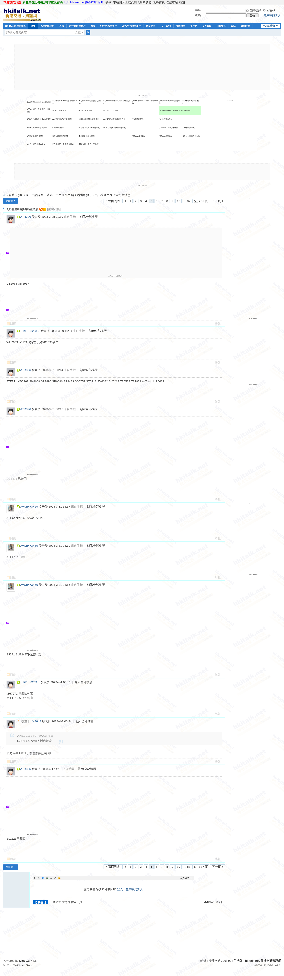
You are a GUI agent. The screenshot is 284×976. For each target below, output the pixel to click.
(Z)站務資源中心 (188, 127)
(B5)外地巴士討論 (189, 101)
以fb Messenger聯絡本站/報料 (83, 2)
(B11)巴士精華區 (85, 110)
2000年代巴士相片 (131, 25)
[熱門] (95, 101)
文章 (78, 32)
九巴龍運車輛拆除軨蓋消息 (112, 195)
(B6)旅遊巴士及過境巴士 (37, 109)
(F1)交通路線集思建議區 (37, 127)
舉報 (218, 323)
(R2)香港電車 (57, 136)
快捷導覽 (269, 26)
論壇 (33, 25)
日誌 (233, 25)
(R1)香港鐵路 (32, 136)
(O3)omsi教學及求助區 (191, 136)
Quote (51, 878)
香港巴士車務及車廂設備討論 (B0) (69, 195)
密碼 (198, 15)
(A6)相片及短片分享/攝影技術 (39, 119)
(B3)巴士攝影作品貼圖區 (112, 101)
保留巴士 (245, 25)
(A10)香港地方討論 (59, 119)
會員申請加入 (272, 15)
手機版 (238, 960)
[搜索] (88, 32)
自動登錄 (255, 10)
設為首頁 (159, 2)
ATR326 (25, 216)
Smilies (59, 878)
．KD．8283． (30, 331)
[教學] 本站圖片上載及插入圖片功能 (128, 2)
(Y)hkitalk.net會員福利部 (168, 127)
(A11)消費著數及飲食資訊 (89, 119)
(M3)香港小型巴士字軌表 (89, 144)
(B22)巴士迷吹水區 (110, 110)
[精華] (188, 110)
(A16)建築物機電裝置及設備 (114, 119)
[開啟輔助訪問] (280, 2)
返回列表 (114, 201)
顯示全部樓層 (89, 216)
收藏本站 (172, 2)
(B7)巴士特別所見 (59, 110)
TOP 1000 (165, 25)
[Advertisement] (142, 67)
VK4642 (36, 721)
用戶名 (198, 10)
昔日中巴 (150, 25)
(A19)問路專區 (138, 119)
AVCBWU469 (29, 506)
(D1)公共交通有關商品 (112, 127)
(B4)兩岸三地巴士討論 (168, 101)
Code (55, 878)
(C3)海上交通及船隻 (87, 127)
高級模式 (186, 878)
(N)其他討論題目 (165, 119)
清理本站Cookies (220, 960)
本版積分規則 (213, 902)
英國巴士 (180, 25)
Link (47, 878)
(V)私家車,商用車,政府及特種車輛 (172, 110)
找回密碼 (269, 10)
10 (178, 201)
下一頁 (216, 201)
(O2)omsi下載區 (165, 136)
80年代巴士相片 (77, 25)
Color (38, 878)
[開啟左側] (3, 208)
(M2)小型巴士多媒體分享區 (63, 144)
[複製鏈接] (54, 209)
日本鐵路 (207, 25)
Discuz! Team (24, 965)
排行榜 (193, 25)
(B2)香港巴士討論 (86, 101)
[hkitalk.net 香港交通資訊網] (22, 13)
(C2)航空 (55, 127)
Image (43, 878)
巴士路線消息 (47, 25)
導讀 (61, 25)
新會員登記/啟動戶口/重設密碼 (43, 2)
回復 (13, 323)
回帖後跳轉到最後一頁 (67, 902)
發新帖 (9, 200)
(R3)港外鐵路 (84, 136)
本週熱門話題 (12, 2)
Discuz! (24, 960)
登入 (120, 889)
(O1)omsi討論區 (138, 136)
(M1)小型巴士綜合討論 (36, 144)
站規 (182, 2)
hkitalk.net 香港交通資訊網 (4, 195)
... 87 (187, 201)
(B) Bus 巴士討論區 (15, 25)
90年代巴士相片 (108, 25)
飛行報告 (221, 25)
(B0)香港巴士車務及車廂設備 (39, 102)
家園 (93, 25)
